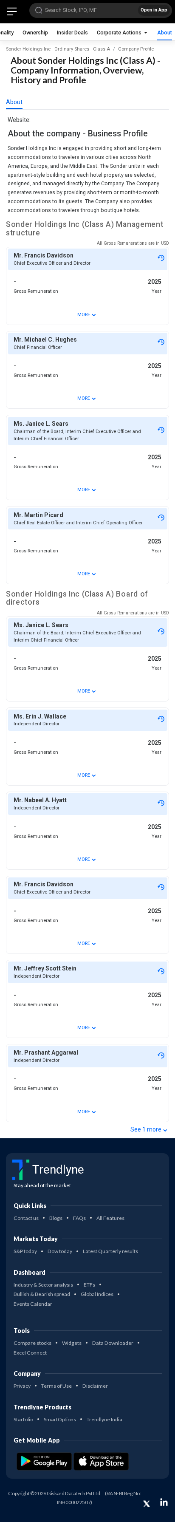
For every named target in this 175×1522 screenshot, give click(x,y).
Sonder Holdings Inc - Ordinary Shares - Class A (58, 49)
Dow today (60, 1251)
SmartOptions (60, 1419)
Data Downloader (112, 1343)
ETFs (89, 1285)
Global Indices (97, 1294)
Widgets (72, 1343)
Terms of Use (56, 1386)
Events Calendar (33, 1304)
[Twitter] (146, 1503)
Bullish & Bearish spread (42, 1294)
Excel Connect (30, 1352)
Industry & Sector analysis (43, 1285)
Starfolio (23, 1419)
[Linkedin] (164, 1502)
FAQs (79, 1218)
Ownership (35, 32)
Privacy (22, 1386)
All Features (110, 1218)
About (164, 32)
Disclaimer (95, 1386)
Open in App (154, 10)
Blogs (55, 1218)
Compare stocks (32, 1343)
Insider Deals (72, 32)
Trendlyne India (104, 1419)
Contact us (26, 1218)
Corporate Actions (120, 32)
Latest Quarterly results (110, 1251)
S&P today (25, 1251)
